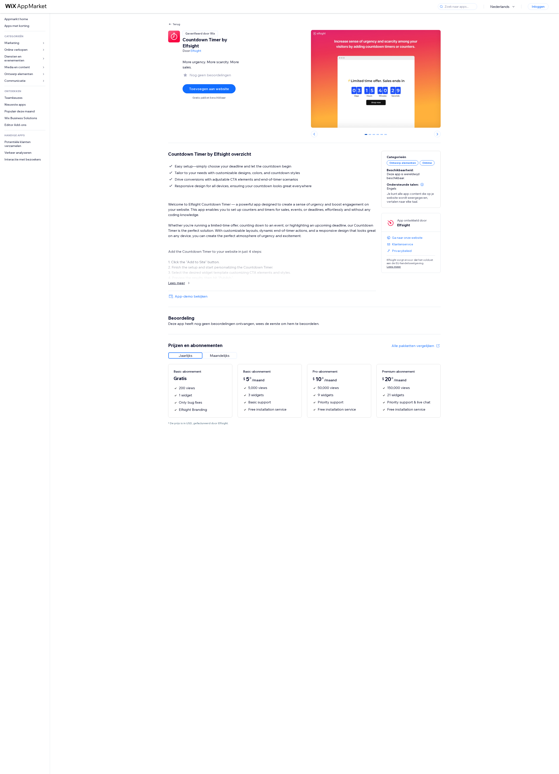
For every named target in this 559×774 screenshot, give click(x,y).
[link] (25, 19)
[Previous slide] (314, 134)
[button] (422, 185)
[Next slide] (437, 134)
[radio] (185, 355)
